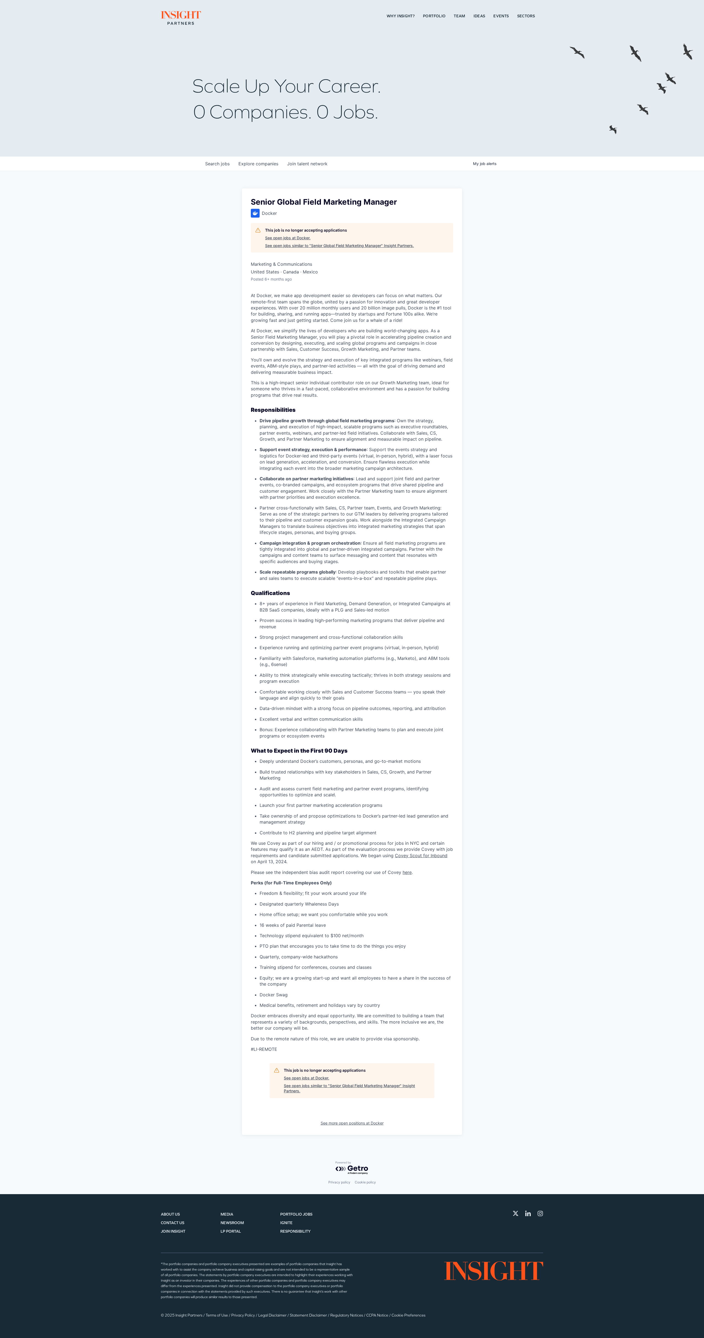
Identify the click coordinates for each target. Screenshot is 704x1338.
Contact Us (172, 1223)
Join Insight (173, 1231)
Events (501, 16)
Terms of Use (217, 1315)
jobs (217, 163)
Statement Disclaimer (309, 1315)
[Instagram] (540, 1213)
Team (459, 16)
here (407, 872)
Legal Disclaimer (272, 1315)
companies (258, 163)
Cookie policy (365, 1182)
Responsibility (295, 1231)
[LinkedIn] (528, 1213)
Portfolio (434, 16)
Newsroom (232, 1223)
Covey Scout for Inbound (421, 855)
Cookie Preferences (408, 1315)
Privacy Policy (243, 1315)
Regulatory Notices (347, 1315)
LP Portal (231, 1231)
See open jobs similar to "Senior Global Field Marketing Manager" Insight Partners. (339, 245)
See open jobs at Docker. (287, 237)
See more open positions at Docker (352, 1123)
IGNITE (286, 1223)
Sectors (526, 16)
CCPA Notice (377, 1315)
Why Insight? (401, 16)
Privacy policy (339, 1182)
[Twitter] (515, 1213)
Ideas (479, 16)
